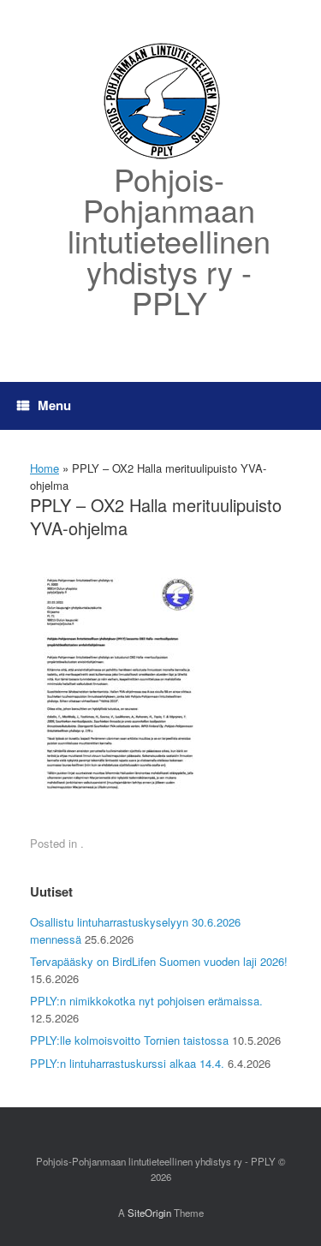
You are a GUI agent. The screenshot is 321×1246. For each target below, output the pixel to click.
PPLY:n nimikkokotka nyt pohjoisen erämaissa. (146, 1001)
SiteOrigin (149, 1212)
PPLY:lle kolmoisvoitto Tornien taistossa (129, 1040)
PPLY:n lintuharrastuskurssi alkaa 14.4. (127, 1063)
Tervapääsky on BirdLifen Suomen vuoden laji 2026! (159, 961)
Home (44, 468)
